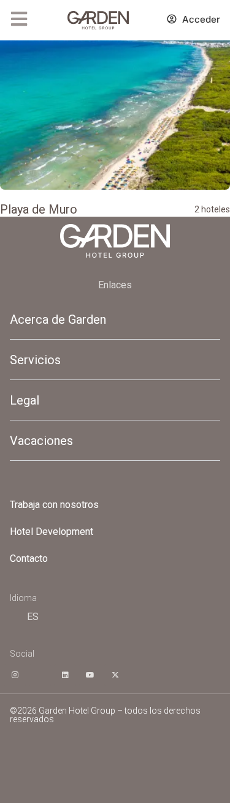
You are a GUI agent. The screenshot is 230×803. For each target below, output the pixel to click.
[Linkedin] (65, 675)
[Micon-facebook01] (40, 675)
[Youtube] (90, 675)
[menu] (19, 19)
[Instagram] (15, 675)
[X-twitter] (115, 675)
